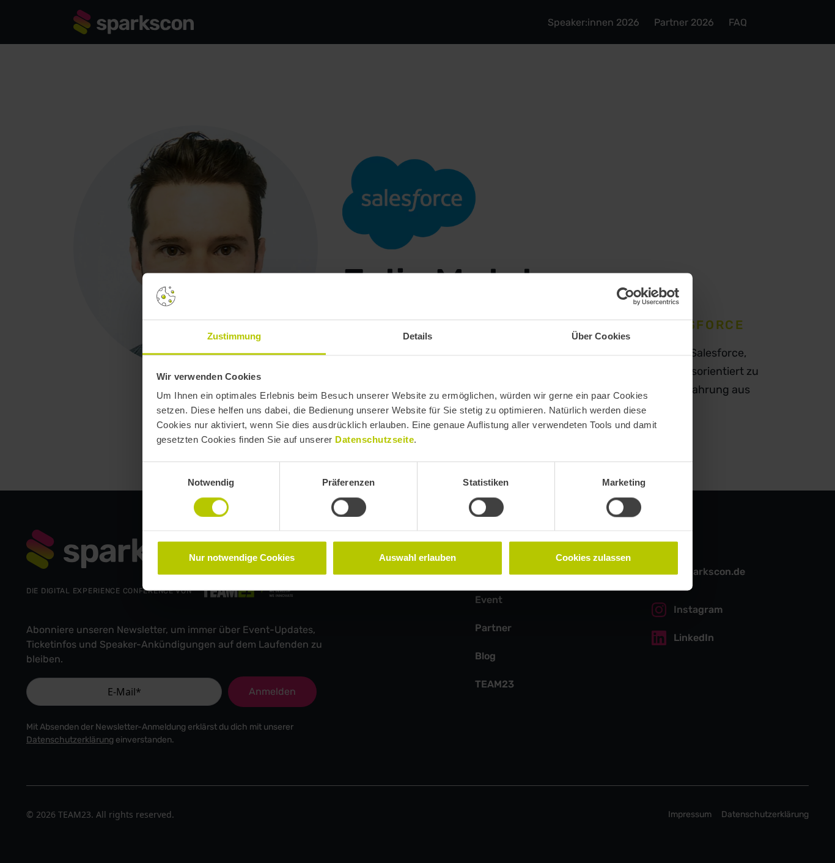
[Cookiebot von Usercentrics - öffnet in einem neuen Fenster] (625, 296)
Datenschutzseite (374, 440)
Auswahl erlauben (417, 558)
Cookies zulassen (593, 558)
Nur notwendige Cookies (242, 558)
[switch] (348, 507)
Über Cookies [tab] (601, 336)
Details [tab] (418, 336)
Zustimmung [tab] (234, 336)
